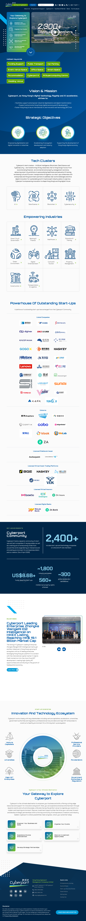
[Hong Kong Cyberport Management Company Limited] (6, 7)
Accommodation (15, 75)
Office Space (37, 70)
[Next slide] (64, 649)
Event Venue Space (17, 70)
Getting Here (63, 894)
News (68, 9)
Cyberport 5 (49, 9)
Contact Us (63, 897)
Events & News (64, 886)
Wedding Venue (15, 81)
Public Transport (35, 64)
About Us (27, 9)
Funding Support (16, 64)
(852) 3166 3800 (38, 890)
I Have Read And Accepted (67, 912)
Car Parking (53, 64)
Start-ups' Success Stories (67, 888)
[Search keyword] (39, 5)
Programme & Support (38, 9)
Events (33, 5)
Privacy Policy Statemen (11, 916)
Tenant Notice (64, 891)
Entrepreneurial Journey (66, 883)
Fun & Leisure (75, 9)
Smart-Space (54, 70)
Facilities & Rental (60, 9)
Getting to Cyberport (20, 5)
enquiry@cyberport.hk (41, 895)
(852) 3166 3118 (38, 892)
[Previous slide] (59, 649)
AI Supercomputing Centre (55, 75)
